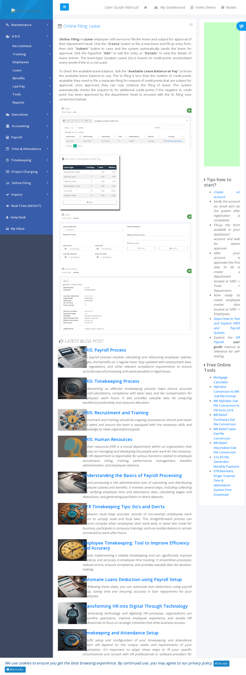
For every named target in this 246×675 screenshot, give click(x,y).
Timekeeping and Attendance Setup (120, 633)
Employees (20, 62)
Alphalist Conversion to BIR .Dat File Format (226, 391)
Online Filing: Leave (81, 26)
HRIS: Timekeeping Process (110, 381)
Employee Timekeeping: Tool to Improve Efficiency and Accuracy (136, 545)
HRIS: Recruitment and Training (115, 412)
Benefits (18, 78)
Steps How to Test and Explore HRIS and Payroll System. (227, 325)
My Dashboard (172, 7)
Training (19, 54)
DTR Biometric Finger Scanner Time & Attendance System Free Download (224, 483)
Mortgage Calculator (221, 379)
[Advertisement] (222, 94)
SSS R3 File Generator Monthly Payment (226, 462)
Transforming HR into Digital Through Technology (135, 606)
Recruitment (21, 46)
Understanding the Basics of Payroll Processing (132, 475)
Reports (18, 102)
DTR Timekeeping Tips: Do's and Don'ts (123, 506)
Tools (16, 94)
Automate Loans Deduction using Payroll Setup (132, 579)
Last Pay (18, 86)
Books (231, 7)
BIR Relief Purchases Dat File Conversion (225, 419)
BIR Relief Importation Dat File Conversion (225, 447)
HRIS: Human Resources (107, 439)
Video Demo (206, 7)
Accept (223, 663)
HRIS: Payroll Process (104, 350)
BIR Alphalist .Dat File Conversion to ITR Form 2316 (227, 405)
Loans (16, 70)
